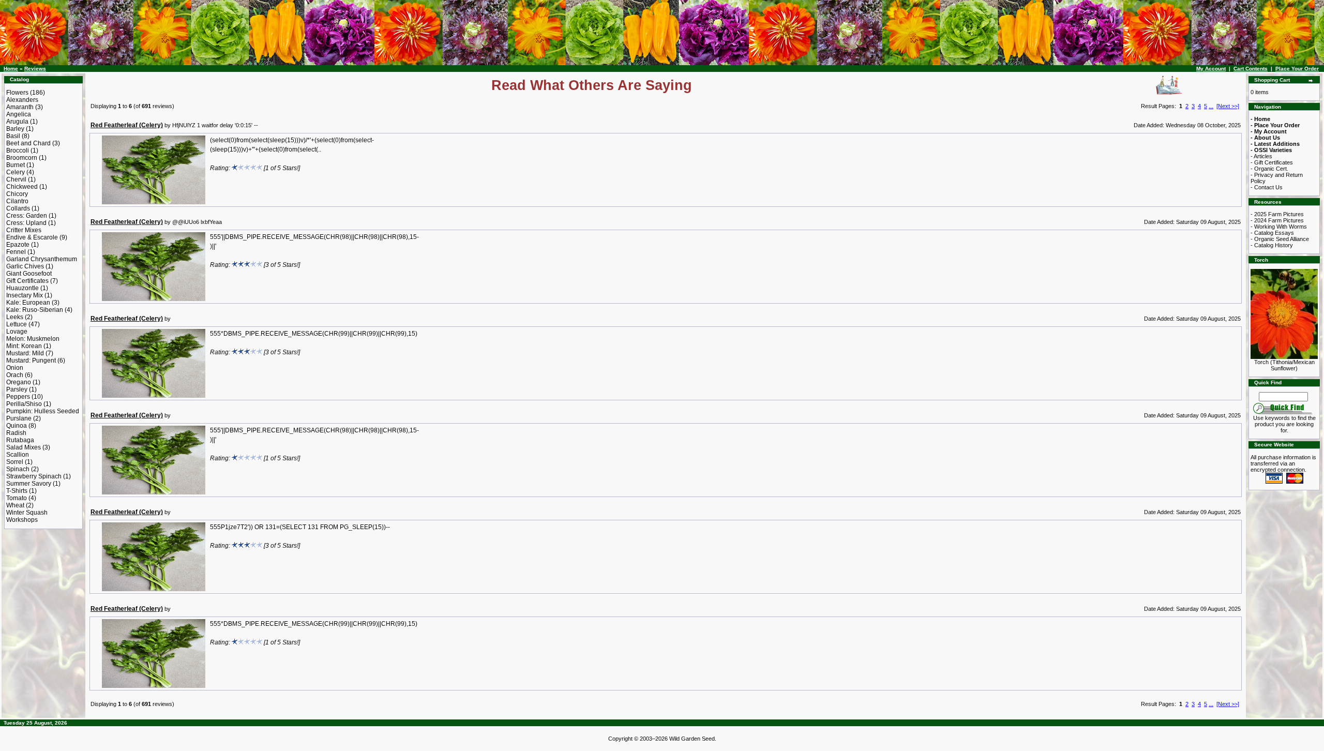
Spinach (17, 469)
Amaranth (20, 107)
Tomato (16, 498)
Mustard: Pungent (31, 360)
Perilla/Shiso (24, 404)
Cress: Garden (26, 215)
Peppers (18, 396)
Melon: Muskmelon (32, 338)
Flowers (17, 92)
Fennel (16, 252)
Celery (15, 172)
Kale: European (28, 302)
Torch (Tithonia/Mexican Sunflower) (1284, 365)
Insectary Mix (24, 295)
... (1211, 106)
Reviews (35, 68)
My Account (1211, 68)
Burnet (15, 165)
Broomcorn (21, 157)
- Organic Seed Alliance (1280, 239)
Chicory (17, 194)
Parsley (16, 389)
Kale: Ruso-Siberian (34, 309)
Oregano (18, 382)
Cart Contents (1250, 68)
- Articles (1261, 156)
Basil (13, 136)
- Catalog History (1272, 245)
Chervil (16, 179)
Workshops (22, 519)
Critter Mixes (23, 230)
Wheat (15, 505)
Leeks (14, 317)
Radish (16, 433)
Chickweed (22, 186)
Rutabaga (20, 440)
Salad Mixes (23, 447)
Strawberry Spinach (34, 476)
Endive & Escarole (32, 237)
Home (11, 68)
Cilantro (17, 201)
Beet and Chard (28, 143)
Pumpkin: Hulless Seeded (42, 411)
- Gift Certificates (1272, 162)
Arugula (17, 121)
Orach (14, 375)
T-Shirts (16, 490)
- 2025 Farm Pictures (1277, 214)
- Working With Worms (1279, 226)
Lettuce (16, 324)
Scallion (17, 454)
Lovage (16, 331)
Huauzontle (22, 288)
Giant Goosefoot (29, 273)
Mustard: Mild (25, 353)
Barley (15, 128)
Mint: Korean (24, 346)
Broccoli (17, 150)
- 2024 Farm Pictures (1277, 220)
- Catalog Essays (1272, 233)
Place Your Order (1297, 68)
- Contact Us (1267, 187)
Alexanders (22, 99)
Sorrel (14, 461)
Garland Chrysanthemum (41, 259)
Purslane (19, 418)
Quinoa (16, 425)
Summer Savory (28, 483)
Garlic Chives (25, 266)
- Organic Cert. (1269, 169)
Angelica (18, 114)
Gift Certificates (27, 280)
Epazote (17, 244)
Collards (18, 208)
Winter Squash (27, 512)
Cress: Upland (26, 223)
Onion (14, 367)
